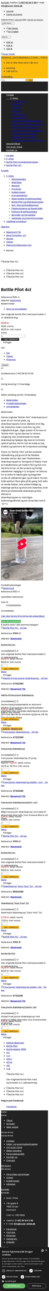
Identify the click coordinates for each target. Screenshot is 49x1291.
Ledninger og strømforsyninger (27, 140)
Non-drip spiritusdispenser (25, 127)
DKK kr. (9, 42)
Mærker (5, 226)
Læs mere (20, 1266)
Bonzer (9, 238)
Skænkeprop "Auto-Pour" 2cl (15, 903)
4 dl (8, 1068)
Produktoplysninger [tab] (16, 403)
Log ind (9, 11)
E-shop (12, 98)
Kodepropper (18, 114)
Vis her (22, 628)
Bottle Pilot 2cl (8, 852)
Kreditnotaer (12, 1180)
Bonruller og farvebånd (23, 137)
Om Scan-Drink (14, 147)
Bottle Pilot (12, 1046)
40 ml (9, 1062)
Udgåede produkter (16, 221)
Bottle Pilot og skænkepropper (27, 124)
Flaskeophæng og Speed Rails (26, 130)
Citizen (9, 241)
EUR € (9, 45)
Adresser (11, 1184)
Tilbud (9, 1120)
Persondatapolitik (15, 1154)
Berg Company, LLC (16, 235)
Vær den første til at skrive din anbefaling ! (23, 616)
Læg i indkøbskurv (10, 339)
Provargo (16, 111)
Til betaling (7, 76)
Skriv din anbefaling (11, 621)
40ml (9, 1059)
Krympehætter (19, 117)
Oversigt (10, 1160)
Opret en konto (14, 14)
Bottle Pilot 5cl (8, 953)
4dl (8, 1065)
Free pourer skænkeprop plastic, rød (18, 1007)
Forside (4, 170)
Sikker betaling (13, 1150)
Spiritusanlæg (18, 101)
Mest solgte (12, 1127)
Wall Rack (16, 104)
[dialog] (24, 1269)
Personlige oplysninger (18, 1174)
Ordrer (9, 1177)
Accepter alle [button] (14, 1286)
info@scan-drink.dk (11, 5)
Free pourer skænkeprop (13, 748)
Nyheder (10, 1123)
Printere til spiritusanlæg (24, 134)
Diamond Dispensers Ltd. (18, 245)
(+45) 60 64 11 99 (28, 2)
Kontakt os (11, 150)
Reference (6, 297)
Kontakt (5, 2)
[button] (24, 1281)
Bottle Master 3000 (16, 1049)
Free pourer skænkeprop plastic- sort (19, 802)
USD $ (9, 48)
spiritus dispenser (15, 1042)
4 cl (8, 1055)
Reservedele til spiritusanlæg (26, 121)
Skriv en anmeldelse (16, 309)
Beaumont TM (13, 232)
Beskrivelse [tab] (12, 400)
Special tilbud (13, 143)
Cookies (10, 1141)
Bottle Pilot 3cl (8, 645)
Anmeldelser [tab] (12, 406)
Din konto (6, 1165)
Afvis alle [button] (36, 1286)
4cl (8, 1052)
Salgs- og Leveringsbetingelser (22, 1144)
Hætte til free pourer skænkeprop (17, 695)
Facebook (11, 1106)
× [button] (46, 1250)
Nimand (15, 107)
